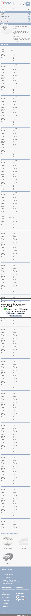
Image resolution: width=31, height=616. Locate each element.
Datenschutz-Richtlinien (6, 306)
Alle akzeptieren (10, 313)
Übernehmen (21, 313)
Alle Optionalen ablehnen (15, 315)
